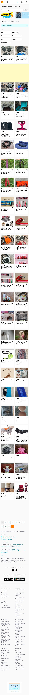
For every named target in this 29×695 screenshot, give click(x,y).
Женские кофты (4, 605)
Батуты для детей (5, 658)
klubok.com (2, 2)
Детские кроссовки (5, 665)
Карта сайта (18, 648)
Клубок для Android (19, 669)
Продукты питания (5, 650)
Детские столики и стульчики (19, 615)
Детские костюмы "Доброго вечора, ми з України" (5, 624)
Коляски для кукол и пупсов (5, 653)
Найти (25, 10)
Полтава (20, 550)
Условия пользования (18, 663)
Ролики (2, 660)
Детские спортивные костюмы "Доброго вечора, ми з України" (5, 641)
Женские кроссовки (19, 586)
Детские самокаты (19, 600)
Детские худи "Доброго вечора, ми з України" (20, 609)
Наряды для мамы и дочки (20, 598)
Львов (25, 550)
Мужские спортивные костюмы (20, 624)
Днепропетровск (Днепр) (6, 550)
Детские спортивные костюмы (5, 669)
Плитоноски (3, 599)
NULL (2, 555)
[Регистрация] (26, 2)
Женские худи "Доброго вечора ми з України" (19, 589)
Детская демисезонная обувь (20, 612)
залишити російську (14, 690)
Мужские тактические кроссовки (20, 645)
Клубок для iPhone (19, 667)
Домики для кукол (5, 621)
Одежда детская (4, 627)
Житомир (14, 550)
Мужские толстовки (19, 639)
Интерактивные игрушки (4, 663)
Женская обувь (4, 594)
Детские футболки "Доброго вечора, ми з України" (5, 636)
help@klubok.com (19, 665)
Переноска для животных (18, 544)
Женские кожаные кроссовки (5, 597)
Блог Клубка (18, 652)
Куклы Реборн (4, 648)
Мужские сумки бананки (18, 642)
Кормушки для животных (16, 546)
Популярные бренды (20, 654)
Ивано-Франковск (4, 552)
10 (9, 526)
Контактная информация (18, 657)
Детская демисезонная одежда (18, 605)
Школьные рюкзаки (5, 667)
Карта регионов (18, 650)
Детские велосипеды (5, 644)
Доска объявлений (5, 21)
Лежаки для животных (5, 546)
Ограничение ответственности (19, 660)
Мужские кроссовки (19, 619)
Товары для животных (7, 22)
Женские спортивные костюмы (6, 588)
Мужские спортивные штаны (20, 637)
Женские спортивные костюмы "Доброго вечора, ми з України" (20, 593)
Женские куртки (4, 586)
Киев (18, 549)
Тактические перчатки (18, 634)
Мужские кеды (18, 621)
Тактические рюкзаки (5, 607)
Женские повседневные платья (4, 602)
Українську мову (14, 688)
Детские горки (4, 619)
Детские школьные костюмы (5, 633)
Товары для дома (15, 21)
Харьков (13, 549)
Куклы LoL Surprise (19, 602)
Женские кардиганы (5, 592)
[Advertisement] (14, 73)
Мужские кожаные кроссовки (19, 631)
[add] (17, 2)
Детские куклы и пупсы (4, 656)
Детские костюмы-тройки (5, 630)
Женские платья (4, 590)
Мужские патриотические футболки (19, 627)
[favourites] (7, 2)
